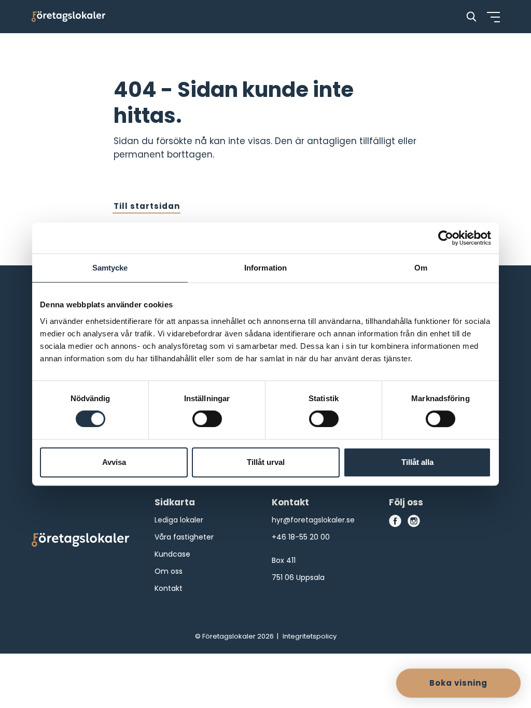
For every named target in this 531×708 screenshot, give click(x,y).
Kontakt (169, 588)
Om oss (169, 571)
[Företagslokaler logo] (80, 541)
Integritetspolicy (310, 636)
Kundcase (172, 554)
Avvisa (114, 462)
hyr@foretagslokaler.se (313, 520)
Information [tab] (265, 267)
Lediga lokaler (179, 520)
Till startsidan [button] (147, 206)
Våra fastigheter (184, 537)
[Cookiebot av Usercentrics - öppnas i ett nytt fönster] (445, 238)
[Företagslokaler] (68, 16)
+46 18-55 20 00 (301, 537)
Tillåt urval (266, 462)
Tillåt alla (417, 462)
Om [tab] (420, 267)
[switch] (207, 418)
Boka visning (458, 682)
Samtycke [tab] (110, 267)
